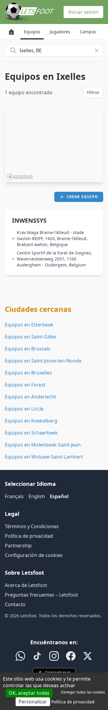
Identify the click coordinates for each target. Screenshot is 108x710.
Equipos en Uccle (24, 408)
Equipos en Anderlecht (30, 396)
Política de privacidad (29, 536)
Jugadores (60, 32)
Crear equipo (82, 196)
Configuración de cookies (34, 555)
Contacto (15, 604)
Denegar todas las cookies (83, 692)
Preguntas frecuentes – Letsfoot (41, 594)
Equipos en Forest (25, 384)
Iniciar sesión (83, 12)
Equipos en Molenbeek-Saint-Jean (43, 444)
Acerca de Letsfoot (26, 585)
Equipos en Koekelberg (31, 420)
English (36, 496)
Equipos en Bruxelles (28, 372)
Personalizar (33, 701)
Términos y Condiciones (32, 526)
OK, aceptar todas (29, 693)
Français (14, 496)
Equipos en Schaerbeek (31, 432)
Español (59, 496)
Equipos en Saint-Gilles (30, 336)
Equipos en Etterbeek (29, 324)
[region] (54, 143)
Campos (88, 32)
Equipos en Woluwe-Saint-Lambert (44, 456)
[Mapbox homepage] (20, 176)
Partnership (18, 545)
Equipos (32, 32)
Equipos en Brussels (27, 348)
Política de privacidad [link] (72, 702)
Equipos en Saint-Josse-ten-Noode (43, 360)
